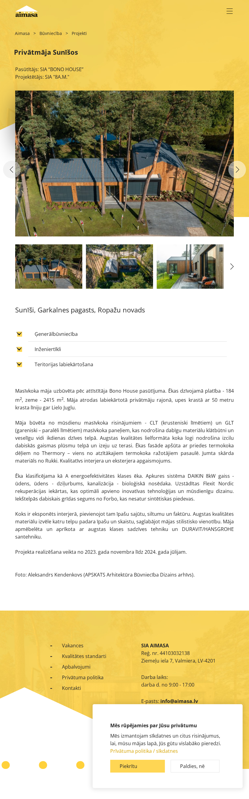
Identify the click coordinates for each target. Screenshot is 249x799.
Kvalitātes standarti (84, 656)
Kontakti (71, 688)
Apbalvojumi (76, 666)
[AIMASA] (26, 11)
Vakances (73, 645)
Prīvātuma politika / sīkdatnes (144, 751)
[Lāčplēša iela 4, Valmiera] (237, 169)
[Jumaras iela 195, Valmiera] (12, 169)
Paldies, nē (192, 766)
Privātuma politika (83, 677)
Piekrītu (128, 766)
